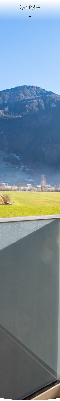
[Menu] (30, 16)
